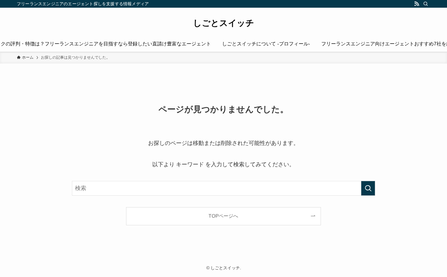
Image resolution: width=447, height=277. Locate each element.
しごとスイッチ (223, 23)
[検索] (425, 4)
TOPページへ (223, 216)
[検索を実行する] (368, 188)
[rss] (416, 4)
